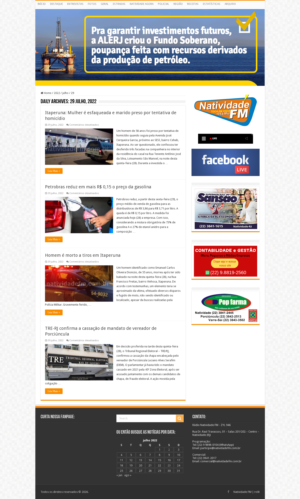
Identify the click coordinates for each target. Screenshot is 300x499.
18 (121, 465)
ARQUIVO (230, 4)
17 (178, 460)
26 (130, 470)
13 (140, 460)
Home (47, 93)
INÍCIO (42, 4)
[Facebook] (228, 491)
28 (150, 470)
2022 (57, 93)
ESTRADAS (119, 4)
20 (140, 465)
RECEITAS (193, 4)
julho (65, 93)
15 (159, 460)
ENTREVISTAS (75, 4)
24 (178, 465)
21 (150, 465)
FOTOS (92, 4)
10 (178, 455)
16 (169, 460)
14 (150, 460)
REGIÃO (178, 4)
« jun (119, 475)
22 (159, 465)
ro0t (257, 491)
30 (169, 470)
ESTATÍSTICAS (211, 4)
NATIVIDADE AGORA (142, 4)
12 (130, 460)
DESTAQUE (56, 4)
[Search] (179, 418)
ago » (127, 475)
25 (121, 470)
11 (121, 460)
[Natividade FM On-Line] (150, 8)
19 (130, 465)
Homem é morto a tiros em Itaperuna (83, 255)
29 (159, 470)
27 (140, 470)
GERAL (104, 4)
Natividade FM (242, 491)
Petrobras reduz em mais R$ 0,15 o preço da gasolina (98, 186)
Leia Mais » (54, 170)
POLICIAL (163, 4)
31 (178, 470)
